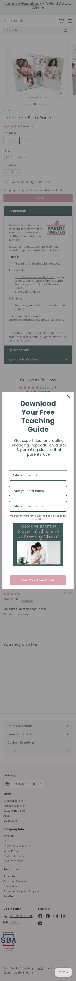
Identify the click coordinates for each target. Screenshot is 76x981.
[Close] (69, 397)
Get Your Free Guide (38, 580)
